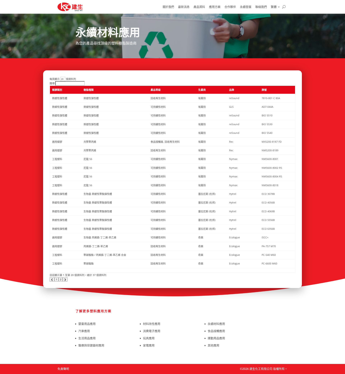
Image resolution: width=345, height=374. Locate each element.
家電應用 (149, 345)
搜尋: (52, 83)
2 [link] (60, 279)
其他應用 (213, 345)
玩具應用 (149, 338)
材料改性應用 (151, 324)
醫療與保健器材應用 (91, 345)
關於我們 (168, 7)
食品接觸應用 (216, 331)
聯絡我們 (261, 7)
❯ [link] (65, 279)
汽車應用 (84, 331)
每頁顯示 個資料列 (63, 79)
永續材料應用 (216, 324)
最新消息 (184, 7)
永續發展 (245, 7)
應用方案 (214, 7)
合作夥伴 (230, 7)
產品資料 (199, 7)
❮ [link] (52, 279)
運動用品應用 (216, 338)
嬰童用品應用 (87, 324)
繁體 (274, 7)
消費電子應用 (151, 331)
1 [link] (56, 279)
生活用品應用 (87, 338)
